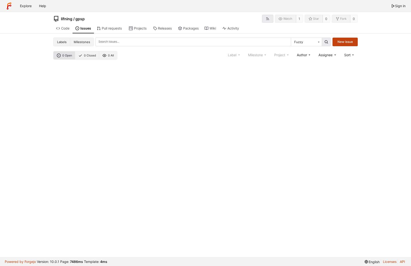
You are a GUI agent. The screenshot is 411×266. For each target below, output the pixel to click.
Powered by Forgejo (20, 262)
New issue (345, 42)
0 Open (67, 55)
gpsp (80, 18)
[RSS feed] (267, 19)
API (402, 262)
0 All (111, 55)
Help (42, 6)
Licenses (389, 262)
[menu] (349, 55)
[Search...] (326, 42)
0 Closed (90, 55)
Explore (26, 6)
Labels (62, 42)
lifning (66, 18)
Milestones (82, 42)
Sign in (400, 6)
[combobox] (306, 42)
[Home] (9, 6)
